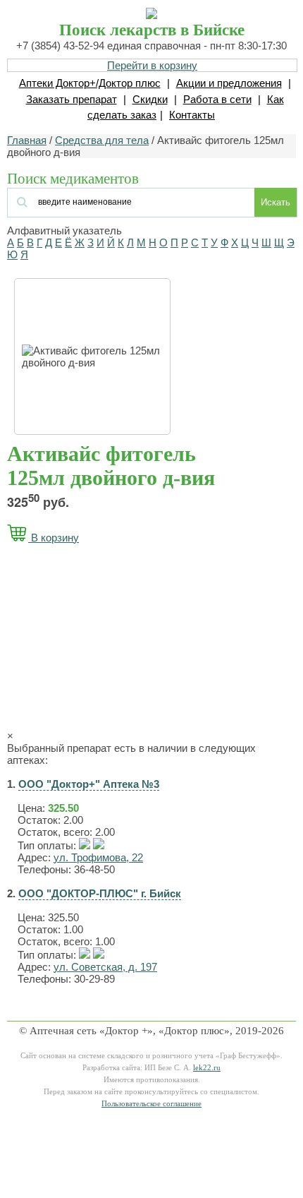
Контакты (192, 115)
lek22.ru (207, 1068)
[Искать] (92, 201)
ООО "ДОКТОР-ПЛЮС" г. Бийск (99, 893)
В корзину (53, 538)
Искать (275, 202)
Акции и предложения (229, 83)
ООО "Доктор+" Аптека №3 (88, 784)
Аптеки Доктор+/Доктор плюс (90, 83)
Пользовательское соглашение (151, 1104)
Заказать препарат (71, 99)
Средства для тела (102, 140)
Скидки (150, 99)
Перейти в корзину (152, 65)
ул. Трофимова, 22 (98, 857)
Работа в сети (217, 99)
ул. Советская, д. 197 (105, 967)
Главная (27, 140)
